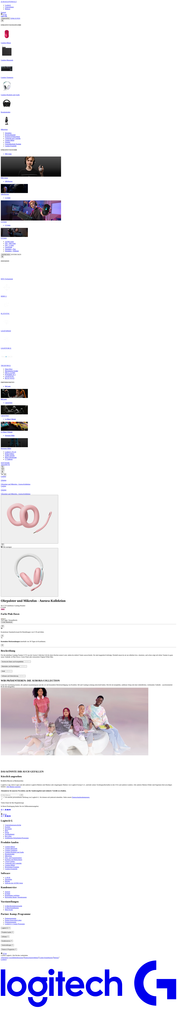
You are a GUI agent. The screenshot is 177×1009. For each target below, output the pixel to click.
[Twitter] (4, 810)
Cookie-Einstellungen (46, 958)
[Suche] (2, 467)
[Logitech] (4, 16)
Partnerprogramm (10, 918)
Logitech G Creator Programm (15, 924)
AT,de (5, 14)
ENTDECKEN (6, 254)
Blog (6, 830)
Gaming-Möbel (10, 865)
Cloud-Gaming (10, 861)
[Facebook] (6, 810)
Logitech (8, 5)
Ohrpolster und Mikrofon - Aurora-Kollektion (15, 484)
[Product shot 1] (29, 519)
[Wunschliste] (3, 469)
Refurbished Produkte (12, 867)
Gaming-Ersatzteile (11, 869)
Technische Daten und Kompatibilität (12, 661)
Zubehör (3, 480)
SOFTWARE (5, 463)
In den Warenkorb (7, 622)
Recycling (8, 836)
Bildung (7, 9)
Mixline (7, 881)
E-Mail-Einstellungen (12, 908)
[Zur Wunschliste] (2, 545)
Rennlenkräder (9, 854)
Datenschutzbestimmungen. (81, 797)
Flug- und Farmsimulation (13, 858)
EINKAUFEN (5, 18)
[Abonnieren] (21, 795)
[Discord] (10, 810)
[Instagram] (2, 810)
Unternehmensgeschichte (13, 825)
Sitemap (56, 958)
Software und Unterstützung (10, 676)
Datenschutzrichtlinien (31, 958)
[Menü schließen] (2, 21)
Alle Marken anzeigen (13, 787)
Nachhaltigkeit (9, 834)
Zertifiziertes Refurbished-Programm (17, 838)
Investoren (8, 829)
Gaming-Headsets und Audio (14, 852)
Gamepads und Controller (13, 863)
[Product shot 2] (29, 572)
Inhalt (3, 671)
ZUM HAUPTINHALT (9, 2)
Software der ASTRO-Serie (14, 883)
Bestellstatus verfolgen (12, 895)
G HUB (7, 877)
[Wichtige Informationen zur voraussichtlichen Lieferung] (2, 636)
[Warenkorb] (2, 474)
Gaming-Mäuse (10, 847)
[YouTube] (8, 810)
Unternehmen (9, 7)
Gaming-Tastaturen (11, 850)
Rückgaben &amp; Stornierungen (16, 897)
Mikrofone (8, 856)
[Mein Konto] (2, 472)
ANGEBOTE (5, 465)
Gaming (3, 476)
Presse (7, 832)
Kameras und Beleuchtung (13, 859)
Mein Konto (9, 910)
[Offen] (4, 474)
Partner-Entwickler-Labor (13, 920)
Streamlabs (8, 879)
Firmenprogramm (10, 922)
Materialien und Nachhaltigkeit (10, 666)
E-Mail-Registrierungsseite (13, 906)
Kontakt (7, 893)
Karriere (7, 827)
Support (3, 12)
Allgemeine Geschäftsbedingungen (12, 958)
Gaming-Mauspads (11, 848)
